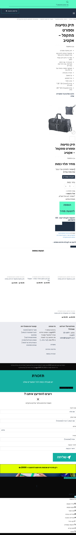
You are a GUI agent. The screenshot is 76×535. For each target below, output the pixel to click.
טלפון (74, 426)
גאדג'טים (28, 337)
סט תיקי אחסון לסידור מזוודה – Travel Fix (39, 280)
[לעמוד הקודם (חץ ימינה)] (74, 489)
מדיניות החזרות (51, 349)
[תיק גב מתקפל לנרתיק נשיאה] (63, 264)
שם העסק (73, 417)
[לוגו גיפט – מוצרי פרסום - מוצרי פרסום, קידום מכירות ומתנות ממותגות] (38, 13)
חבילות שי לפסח (28, 343)
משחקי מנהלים (32, 340)
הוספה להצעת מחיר (67, 208)
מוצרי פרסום (33, 330)
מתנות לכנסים (26, 332)
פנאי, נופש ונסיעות (61, 19)
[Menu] (74, 13)
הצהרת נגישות (51, 354)
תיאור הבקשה (72, 445)
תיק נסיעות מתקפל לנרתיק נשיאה (14, 279)
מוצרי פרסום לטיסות (46, 19)
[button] (75, 497)
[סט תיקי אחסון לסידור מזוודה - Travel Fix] (38, 264)
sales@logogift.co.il (67, 338)
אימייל (74, 435)
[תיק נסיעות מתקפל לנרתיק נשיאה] (12, 264)
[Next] (47, 120)
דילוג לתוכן (72, 494)
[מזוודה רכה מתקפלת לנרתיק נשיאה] (63, 298)
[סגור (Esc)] (74, 481)
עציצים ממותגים (31, 345)
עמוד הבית (72, 19)
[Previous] (73, 120)
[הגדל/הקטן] (68, 481)
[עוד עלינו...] (44, 340)
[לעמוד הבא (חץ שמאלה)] (68, 489)
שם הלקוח (73, 408)
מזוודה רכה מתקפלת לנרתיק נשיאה (64, 313)
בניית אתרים (29, 367)
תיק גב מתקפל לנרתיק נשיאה (66, 279)
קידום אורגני (21, 367)
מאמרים (53, 345)
